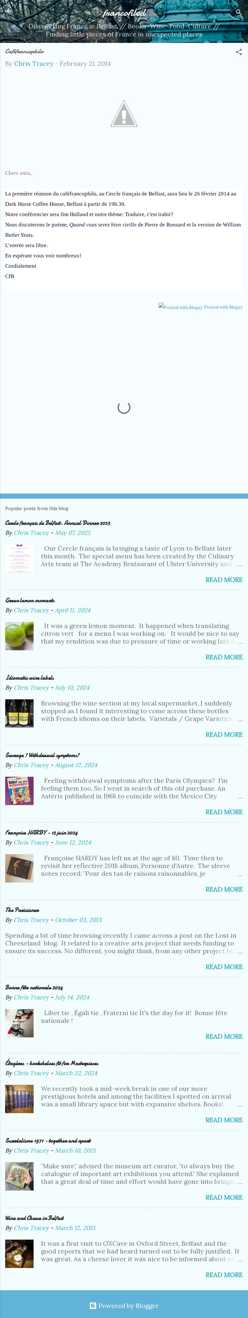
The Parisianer (21, 910)
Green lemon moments (29, 600)
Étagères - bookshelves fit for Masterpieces (51, 1063)
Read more (224, 579)
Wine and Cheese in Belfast (34, 1218)
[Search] (239, 13)
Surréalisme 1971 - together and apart (47, 1141)
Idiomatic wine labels (29, 678)
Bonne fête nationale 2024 (34, 988)
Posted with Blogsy (223, 307)
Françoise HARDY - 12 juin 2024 (41, 833)
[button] (239, 52)
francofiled (124, 12)
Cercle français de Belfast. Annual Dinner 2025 (57, 523)
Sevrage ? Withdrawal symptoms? (42, 755)
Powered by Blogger (128, 1306)
